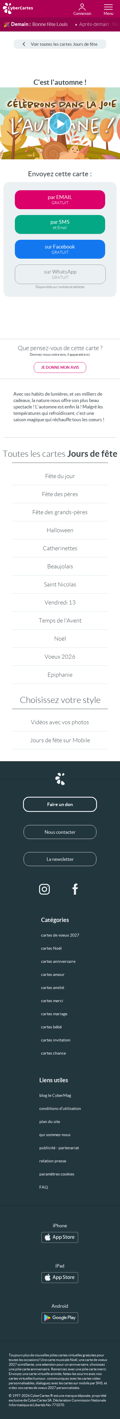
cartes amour (53, 974)
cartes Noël (51, 948)
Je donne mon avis (60, 367)
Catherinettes (60, 548)
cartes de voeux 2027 (60, 935)
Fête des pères (60, 494)
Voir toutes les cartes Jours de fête (64, 44)
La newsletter (60, 859)
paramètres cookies (56, 1174)
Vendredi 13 (60, 602)
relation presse (52, 1161)
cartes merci (52, 1000)
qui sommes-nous (54, 1134)
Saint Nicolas (60, 584)
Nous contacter (60, 832)
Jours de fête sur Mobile (60, 740)
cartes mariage (54, 1013)
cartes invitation (55, 1040)
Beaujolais (60, 566)
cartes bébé (51, 1027)
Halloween (60, 530)
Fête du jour (60, 476)
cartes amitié (52, 987)
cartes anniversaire (58, 961)
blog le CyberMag (55, 1095)
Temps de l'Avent (60, 620)
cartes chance (53, 1053)
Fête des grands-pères (60, 512)
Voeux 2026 (60, 656)
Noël (60, 638)
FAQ (43, 1187)
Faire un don (60, 804)
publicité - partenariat (59, 1147)
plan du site (49, 1121)
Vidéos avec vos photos (60, 722)
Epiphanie (60, 674)
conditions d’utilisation (60, 1108)
